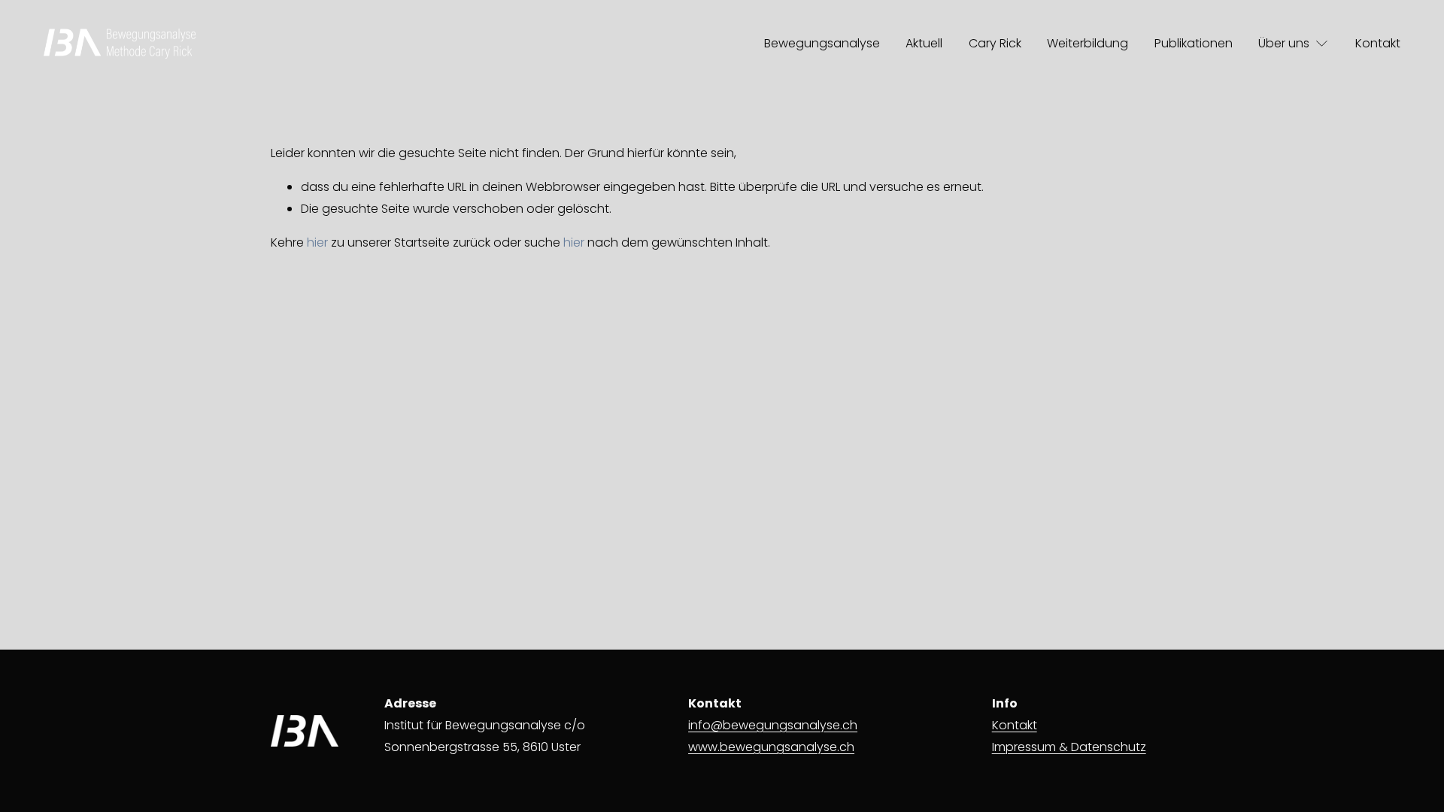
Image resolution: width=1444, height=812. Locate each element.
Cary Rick (995, 43)
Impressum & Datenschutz (1069, 747)
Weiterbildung (1087, 43)
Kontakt (1377, 43)
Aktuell (924, 43)
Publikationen (1193, 43)
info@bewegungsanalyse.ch (772, 725)
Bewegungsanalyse (822, 43)
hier (317, 242)
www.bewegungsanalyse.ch (771, 747)
